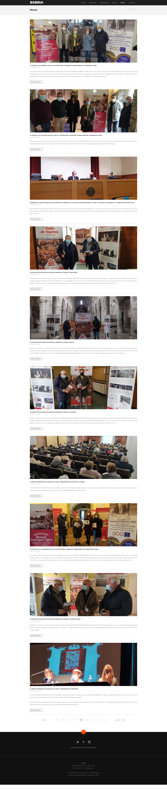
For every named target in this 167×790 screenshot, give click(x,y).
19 (93, 720)
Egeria (114, 2)
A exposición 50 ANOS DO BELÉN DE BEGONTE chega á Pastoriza (53, 272)
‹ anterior (44, 720)
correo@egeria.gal (88, 768)
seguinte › (117, 720)
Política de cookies (93, 775)
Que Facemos (104, 2)
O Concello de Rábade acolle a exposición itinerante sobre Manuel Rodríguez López (63, 65)
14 (63, 720)
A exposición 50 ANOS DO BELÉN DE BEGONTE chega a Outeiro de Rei (55, 619)
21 (105, 720)
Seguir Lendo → (36, 82)
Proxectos (92, 2)
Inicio (83, 2)
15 (69, 720)
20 (99, 720)
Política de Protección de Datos (78, 775)
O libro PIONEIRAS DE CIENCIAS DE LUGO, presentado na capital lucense (57, 482)
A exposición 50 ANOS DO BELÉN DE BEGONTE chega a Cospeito (53, 412)
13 (57, 720)
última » (123, 720)
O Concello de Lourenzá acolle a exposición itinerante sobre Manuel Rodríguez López (64, 549)
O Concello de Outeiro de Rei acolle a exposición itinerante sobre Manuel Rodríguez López (66, 135)
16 (75, 720)
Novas (123, 2)
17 (81, 720)
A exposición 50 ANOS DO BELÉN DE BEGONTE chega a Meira (52, 342)
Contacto (132, 2)
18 (87, 720)
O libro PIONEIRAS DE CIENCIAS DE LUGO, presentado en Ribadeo (54, 689)
